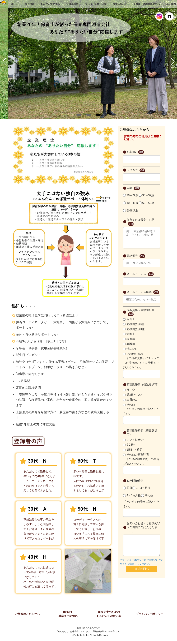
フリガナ (136, 170)
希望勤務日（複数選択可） (143, 384)
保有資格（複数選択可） (142, 312)
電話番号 (136, 255)
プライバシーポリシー (149, 613)
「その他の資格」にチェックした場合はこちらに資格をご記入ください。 (141, 363)
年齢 (133, 188)
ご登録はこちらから (27, 613)
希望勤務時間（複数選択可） (142, 432)
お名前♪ (135, 151)
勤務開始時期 (135, 480)
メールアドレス (140, 273)
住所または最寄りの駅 (140, 221)
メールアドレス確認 (142, 291)
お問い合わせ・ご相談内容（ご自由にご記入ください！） (143, 527)
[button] (79, 115)
